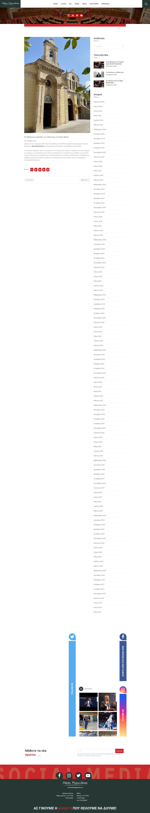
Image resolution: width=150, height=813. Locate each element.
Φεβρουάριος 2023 (100, 295)
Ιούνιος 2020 (98, 442)
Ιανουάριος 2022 (99, 354)
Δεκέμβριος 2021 (99, 359)
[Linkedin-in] (73, 15)
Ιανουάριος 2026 (99, 134)
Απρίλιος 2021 (98, 396)
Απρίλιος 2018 (98, 561)
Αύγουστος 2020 (99, 433)
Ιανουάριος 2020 (99, 465)
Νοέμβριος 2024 (99, 198)
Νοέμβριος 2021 (99, 364)
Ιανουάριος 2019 (99, 520)
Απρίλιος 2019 (98, 506)
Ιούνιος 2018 (98, 552)
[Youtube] (81, 15)
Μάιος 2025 (97, 171)
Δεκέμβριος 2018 (99, 525)
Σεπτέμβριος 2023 (100, 263)
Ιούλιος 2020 (98, 437)
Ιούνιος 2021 (98, 387)
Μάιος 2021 (97, 391)
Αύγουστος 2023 (99, 267)
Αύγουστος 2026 (99, 102)
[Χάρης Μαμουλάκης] (10, 4)
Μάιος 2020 (97, 446)
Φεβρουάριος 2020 (100, 460)
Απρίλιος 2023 (98, 286)
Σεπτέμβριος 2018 (100, 538)
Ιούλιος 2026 (98, 106)
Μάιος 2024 (97, 226)
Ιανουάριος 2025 (99, 189)
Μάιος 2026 (97, 115)
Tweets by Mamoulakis (35, 634)
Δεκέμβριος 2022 (99, 304)
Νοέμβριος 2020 (99, 419)
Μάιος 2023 (97, 281)
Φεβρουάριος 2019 (100, 515)
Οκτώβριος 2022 (99, 313)
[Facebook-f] (68, 15)
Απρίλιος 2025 (98, 175)
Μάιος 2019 (97, 502)
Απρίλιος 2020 (98, 451)
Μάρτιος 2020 (98, 456)
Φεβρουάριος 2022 (100, 350)
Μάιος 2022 (97, 336)
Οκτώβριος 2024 (99, 203)
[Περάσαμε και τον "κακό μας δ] (108, 721)
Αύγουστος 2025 (99, 157)
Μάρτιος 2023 (98, 290)
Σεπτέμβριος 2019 (100, 483)
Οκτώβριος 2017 (99, 589)
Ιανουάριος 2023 (99, 299)
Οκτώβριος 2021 (99, 368)
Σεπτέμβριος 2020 (100, 428)
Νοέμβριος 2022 (99, 309)
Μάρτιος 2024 (98, 235)
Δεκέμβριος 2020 (99, 414)
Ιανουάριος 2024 (99, 244)
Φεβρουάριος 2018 (100, 570)
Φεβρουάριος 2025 (100, 184)
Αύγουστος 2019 (99, 488)
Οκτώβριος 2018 (99, 534)
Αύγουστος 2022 (99, 322)
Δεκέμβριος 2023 (99, 249)
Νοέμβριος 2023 (99, 253)
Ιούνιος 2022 (98, 331)
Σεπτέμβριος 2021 (100, 373)
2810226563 (69, 798)
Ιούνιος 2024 (98, 221)
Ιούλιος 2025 (98, 161)
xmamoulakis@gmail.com (75, 787)
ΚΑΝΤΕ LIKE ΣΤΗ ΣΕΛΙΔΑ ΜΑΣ (122, 661)
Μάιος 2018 (97, 557)
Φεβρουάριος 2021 (100, 405)
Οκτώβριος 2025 (99, 148)
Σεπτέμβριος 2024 (100, 207)
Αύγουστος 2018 (99, 543)
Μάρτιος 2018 (98, 566)
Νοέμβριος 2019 (99, 474)
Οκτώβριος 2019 (99, 479)
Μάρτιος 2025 (98, 180)
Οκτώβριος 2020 (99, 423)
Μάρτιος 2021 (98, 400)
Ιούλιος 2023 (98, 272)
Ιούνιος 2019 (98, 497)
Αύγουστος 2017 (99, 598)
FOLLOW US (72, 689)
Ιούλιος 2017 (98, 603)
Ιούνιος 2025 (98, 166)
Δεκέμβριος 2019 (99, 469)
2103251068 (81, 798)
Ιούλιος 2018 (98, 548)
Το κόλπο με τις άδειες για (114, 72)
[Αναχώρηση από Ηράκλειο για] (88, 721)
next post (84, 180)
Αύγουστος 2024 (99, 212)
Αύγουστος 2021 (99, 377)
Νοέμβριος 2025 (99, 143)
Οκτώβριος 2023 (99, 258)
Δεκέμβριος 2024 (99, 194)
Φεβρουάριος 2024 (100, 240)
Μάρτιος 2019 (98, 511)
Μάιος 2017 (97, 612)
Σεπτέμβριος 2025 (100, 152)
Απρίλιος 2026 (98, 120)
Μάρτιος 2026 (98, 125)
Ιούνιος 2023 (98, 276)
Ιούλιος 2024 (98, 217)
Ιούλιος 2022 (98, 327)
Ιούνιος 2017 (98, 607)
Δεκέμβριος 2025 (99, 138)
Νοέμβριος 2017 (99, 584)
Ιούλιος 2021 (98, 382)
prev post (30, 180)
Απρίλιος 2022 (98, 341)
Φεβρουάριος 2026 (100, 129)
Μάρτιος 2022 (98, 345)
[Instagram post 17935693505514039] (88, 702)
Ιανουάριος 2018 (99, 575)
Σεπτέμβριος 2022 (100, 318)
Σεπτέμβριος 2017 (100, 593)
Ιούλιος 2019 (98, 492)
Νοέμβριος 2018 (99, 529)
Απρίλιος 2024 (98, 230)
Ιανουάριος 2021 (99, 410)
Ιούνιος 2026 (98, 111)
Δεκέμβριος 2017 (99, 580)
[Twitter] (77, 15)
